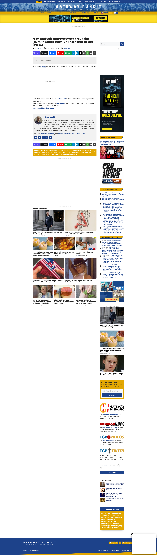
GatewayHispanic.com (111, 414)
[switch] (116, 13)
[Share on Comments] (84, 53)
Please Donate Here (112, 509)
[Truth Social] (110, 543)
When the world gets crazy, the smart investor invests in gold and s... (115, 484)
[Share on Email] (90, 53)
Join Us (61, 13)
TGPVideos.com (108, 440)
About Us (50, 13)
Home (42, 13)
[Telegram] (126, 543)
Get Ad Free (103, 1)
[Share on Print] (94, 53)
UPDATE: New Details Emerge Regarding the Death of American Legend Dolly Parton (113, 194)
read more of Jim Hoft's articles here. (71, 134)
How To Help (85, 13)
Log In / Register (113, 1)
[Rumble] (123, 543)
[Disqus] (64, 181)
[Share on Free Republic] (80, 53)
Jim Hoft (49, 117)
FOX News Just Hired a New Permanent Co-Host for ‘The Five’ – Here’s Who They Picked (113, 199)
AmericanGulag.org (110, 428)
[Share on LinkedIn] (77, 53)
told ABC (62, 99)
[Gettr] (113, 543)
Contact (112, 550)
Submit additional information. (44, 108)
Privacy (118, 550)
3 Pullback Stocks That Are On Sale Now (115, 499)
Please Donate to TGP (90, 1)
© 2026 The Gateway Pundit (31, 550)
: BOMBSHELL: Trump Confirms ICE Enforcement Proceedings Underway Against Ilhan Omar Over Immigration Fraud (113, 268)
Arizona (43, 66)
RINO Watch (61, 1)
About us (105, 550)
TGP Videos (71, 1)
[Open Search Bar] (110, 13)
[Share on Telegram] (73, 53)
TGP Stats (112, 473)
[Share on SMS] (87, 53)
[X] (116, 543)
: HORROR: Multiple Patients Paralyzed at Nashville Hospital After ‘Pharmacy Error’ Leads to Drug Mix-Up (113, 275)
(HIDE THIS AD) (82, 26)
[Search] (122, 44)
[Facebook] (120, 543)
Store (79, 1)
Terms (124, 550)
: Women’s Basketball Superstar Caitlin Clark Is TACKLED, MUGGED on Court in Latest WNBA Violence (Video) (112, 243)
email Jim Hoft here (47, 134)
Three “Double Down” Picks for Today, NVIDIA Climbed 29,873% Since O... (115, 495)
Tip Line (39, 1)
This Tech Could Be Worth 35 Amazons (114, 489)
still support (60, 103)
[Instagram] (129, 543)
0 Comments (67, 48)
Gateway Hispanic (49, 1)
